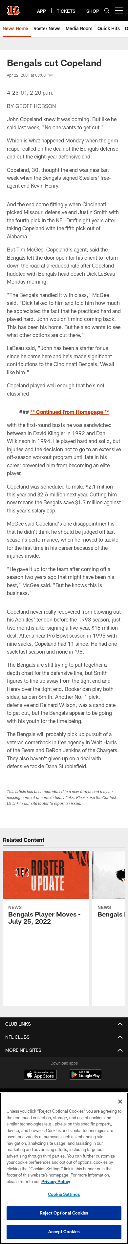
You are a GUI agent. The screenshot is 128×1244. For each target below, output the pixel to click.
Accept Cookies (64, 1231)
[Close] (120, 1101)
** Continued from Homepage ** (69, 412)
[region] (64, 1168)
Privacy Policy (55, 1181)
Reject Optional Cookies (64, 1213)
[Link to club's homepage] (13, 8)
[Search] (107, 10)
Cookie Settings (64, 1194)
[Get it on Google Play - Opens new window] (85, 1078)
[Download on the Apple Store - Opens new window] (40, 1075)
